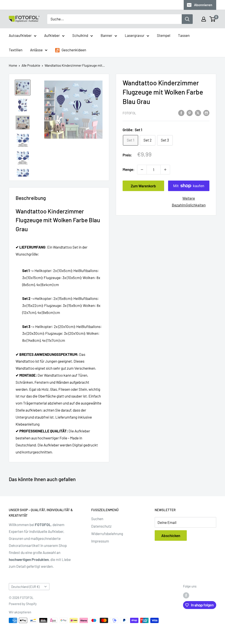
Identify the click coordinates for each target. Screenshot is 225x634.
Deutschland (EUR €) (25, 587)
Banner (106, 35)
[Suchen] (187, 19)
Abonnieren (203, 5)
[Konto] (203, 19)
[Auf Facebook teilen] (181, 112)
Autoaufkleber (20, 35)
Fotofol (129, 113)
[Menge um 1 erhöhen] (165, 169)
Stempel (163, 35)
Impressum (100, 541)
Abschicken (170, 535)
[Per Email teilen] (206, 112)
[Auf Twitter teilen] (198, 112)
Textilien (15, 50)
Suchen (97, 518)
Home (13, 65)
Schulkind (80, 35)
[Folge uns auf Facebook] (186, 595)
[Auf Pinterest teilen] (190, 112)
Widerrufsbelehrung (107, 533)
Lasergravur (134, 35)
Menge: (128, 169)
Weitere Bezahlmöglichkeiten (189, 201)
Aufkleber (52, 35)
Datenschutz (101, 526)
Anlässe (36, 50)
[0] (212, 19)
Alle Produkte (31, 65)
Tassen (184, 35)
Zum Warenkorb (143, 186)
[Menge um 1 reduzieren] (142, 169)
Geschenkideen (73, 50)
